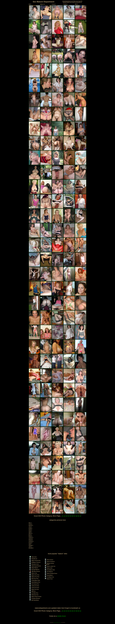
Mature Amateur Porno (51, 573)
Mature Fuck (49, 578)
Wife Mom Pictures (35, 571)
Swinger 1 (31, 545)
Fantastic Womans (35, 598)
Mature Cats (34, 573)
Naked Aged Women (36, 565)
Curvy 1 (30, 524)
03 (66, 516)
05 (70, 516)
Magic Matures (34, 567)
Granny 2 (31, 538)
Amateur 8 (31, 541)
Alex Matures (49, 571)
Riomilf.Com (34, 558)
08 (76, 516)
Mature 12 (42, 4)
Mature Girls (49, 568)
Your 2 (30, 526)
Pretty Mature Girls (35, 580)
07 (74, 516)
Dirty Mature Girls (50, 569)
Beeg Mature (49, 575)
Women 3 (31, 525)
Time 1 (30, 546)
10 (80, 516)
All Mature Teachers (35, 562)
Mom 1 (30, 522)
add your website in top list (57, 622)
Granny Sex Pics (35, 587)
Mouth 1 (30, 536)
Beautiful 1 (31, 548)
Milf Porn (33, 591)
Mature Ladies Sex (50, 566)
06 (72, 516)
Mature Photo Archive (36, 596)
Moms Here (34, 556)
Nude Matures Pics (35, 582)
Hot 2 (30, 4)
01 (62, 516)
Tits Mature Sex (50, 577)
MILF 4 (76, 4)
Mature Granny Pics (35, 560)
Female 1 (65, 4)
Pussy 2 (30, 542)
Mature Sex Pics (35, 589)
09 (78, 516)
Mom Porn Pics (34, 578)
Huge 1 (30, 530)
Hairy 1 (30, 532)
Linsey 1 (54, 4)
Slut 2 (30, 544)
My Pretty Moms (35, 600)
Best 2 (30, 534)
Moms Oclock (49, 559)
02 (64, 516)
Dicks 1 (30, 529)
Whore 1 (30, 533)
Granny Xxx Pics (35, 585)
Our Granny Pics (35, 583)
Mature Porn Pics (35, 574)
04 (68, 516)
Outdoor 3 (31, 537)
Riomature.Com (35, 564)
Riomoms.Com (34, 594)
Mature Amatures (50, 561)
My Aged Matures (35, 569)
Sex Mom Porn (34, 592)
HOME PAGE (61, 616)
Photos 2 (31, 540)
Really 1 (30, 528)
